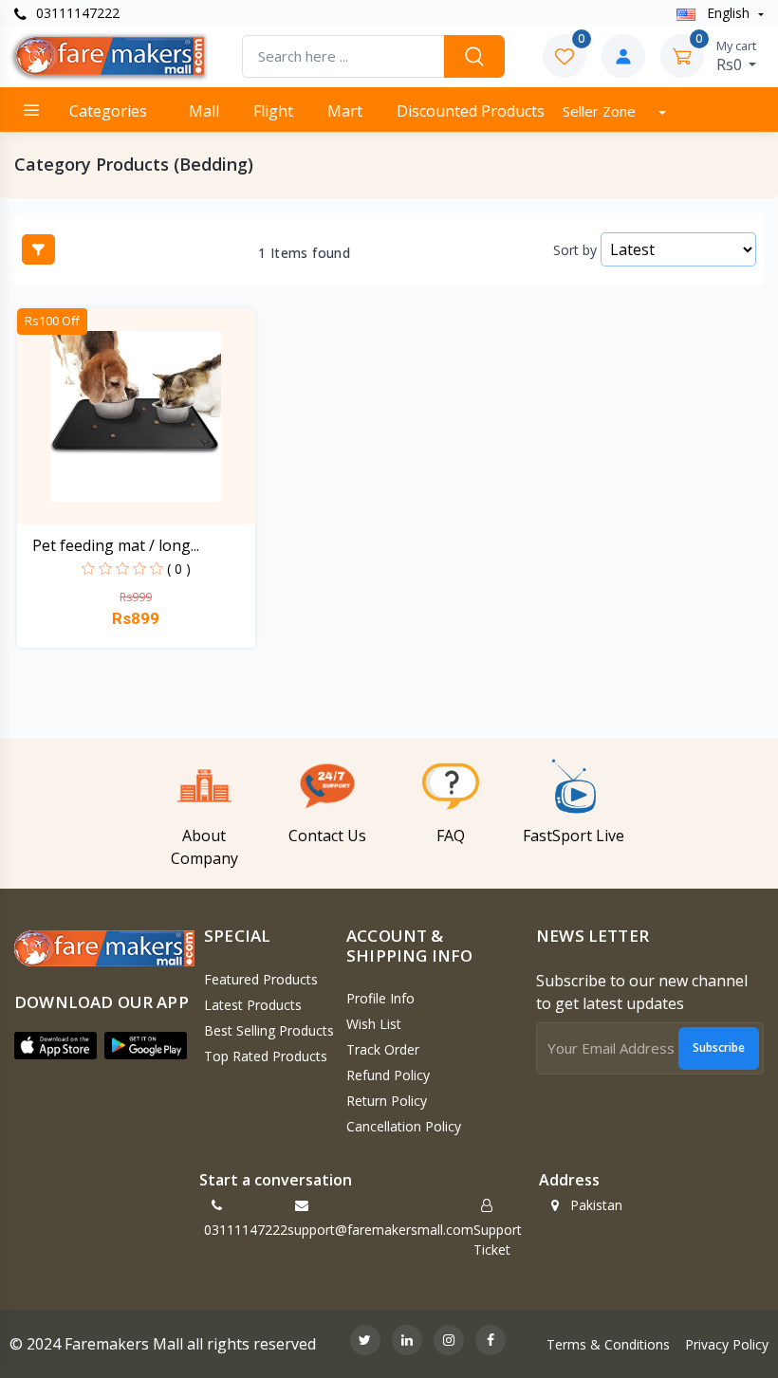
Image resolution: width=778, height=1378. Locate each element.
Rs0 (736, 56)
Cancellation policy (403, 1126)
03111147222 (76, 13)
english (728, 13)
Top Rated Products (265, 1056)
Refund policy (388, 1075)
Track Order (382, 1049)
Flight (273, 111)
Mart (344, 111)
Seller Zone (601, 110)
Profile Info (380, 998)
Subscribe (719, 1047)
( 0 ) (179, 569)
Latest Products (253, 1005)
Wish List (373, 1024)
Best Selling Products (269, 1030)
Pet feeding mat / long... (115, 545)
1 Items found (304, 253)
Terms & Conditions (608, 1344)
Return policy (386, 1101)
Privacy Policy (727, 1344)
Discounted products (471, 111)
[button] (55, 1046)
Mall (204, 111)
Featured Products (261, 979)
